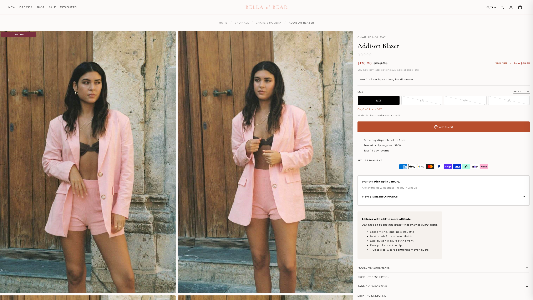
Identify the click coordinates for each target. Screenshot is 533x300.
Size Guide (521, 91)
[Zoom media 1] (88, 162)
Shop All (242, 22)
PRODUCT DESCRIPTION (373, 277)
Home (223, 22)
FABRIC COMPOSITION (372, 286)
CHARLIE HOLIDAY (269, 22)
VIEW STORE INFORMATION (380, 196)
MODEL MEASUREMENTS (373, 267)
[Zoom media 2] (265, 162)
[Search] (502, 7)
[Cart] (520, 7)
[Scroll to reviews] (370, 54)
